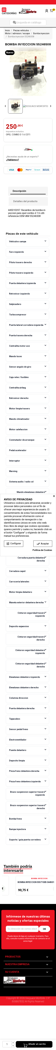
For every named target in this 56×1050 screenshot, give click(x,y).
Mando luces (15, 356)
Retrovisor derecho (19, 398)
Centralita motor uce (19, 346)
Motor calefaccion (18, 429)
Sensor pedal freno (18, 729)
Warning (13, 471)
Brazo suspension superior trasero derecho (27, 807)
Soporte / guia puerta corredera (25, 839)
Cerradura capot (17, 571)
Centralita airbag (17, 387)
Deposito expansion (19, 626)
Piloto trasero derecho (20, 262)
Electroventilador (17, 740)
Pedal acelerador (17, 450)
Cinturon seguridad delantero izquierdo (30, 651)
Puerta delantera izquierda (22, 283)
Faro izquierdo (16, 252)
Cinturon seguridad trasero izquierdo (31, 614)
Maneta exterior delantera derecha (26, 602)
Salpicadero (15, 304)
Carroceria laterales (19, 581)
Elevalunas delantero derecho (24, 687)
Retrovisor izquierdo (19, 294)
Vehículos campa (17, 241)
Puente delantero (17, 750)
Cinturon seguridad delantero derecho (30, 665)
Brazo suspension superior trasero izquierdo (27, 793)
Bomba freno (15, 819)
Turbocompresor (17, 314)
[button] (6, 887)
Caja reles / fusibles (19, 377)
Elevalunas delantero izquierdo (24, 677)
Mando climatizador (19, 419)
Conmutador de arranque (21, 440)
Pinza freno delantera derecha (24, 771)
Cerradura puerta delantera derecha (31, 559)
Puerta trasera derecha (20, 335)
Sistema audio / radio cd (21, 481)
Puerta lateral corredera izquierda (26, 325)
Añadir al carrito (37, 1044)
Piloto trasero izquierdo (21, 273)
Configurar (13, 544)
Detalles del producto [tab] (25, 201)
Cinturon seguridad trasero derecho (31, 638)
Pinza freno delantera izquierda (25, 781)
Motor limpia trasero (19, 408)
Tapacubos (14, 719)
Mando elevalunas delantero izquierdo (31, 493)
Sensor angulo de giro (20, 367)
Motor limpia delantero (20, 592)
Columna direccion (18, 698)
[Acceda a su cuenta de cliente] (46, 14)
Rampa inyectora (17, 829)
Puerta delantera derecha (21, 708)
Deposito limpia (17, 760)
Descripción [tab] (19, 191)
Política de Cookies (42, 550)
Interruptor (14, 461)
